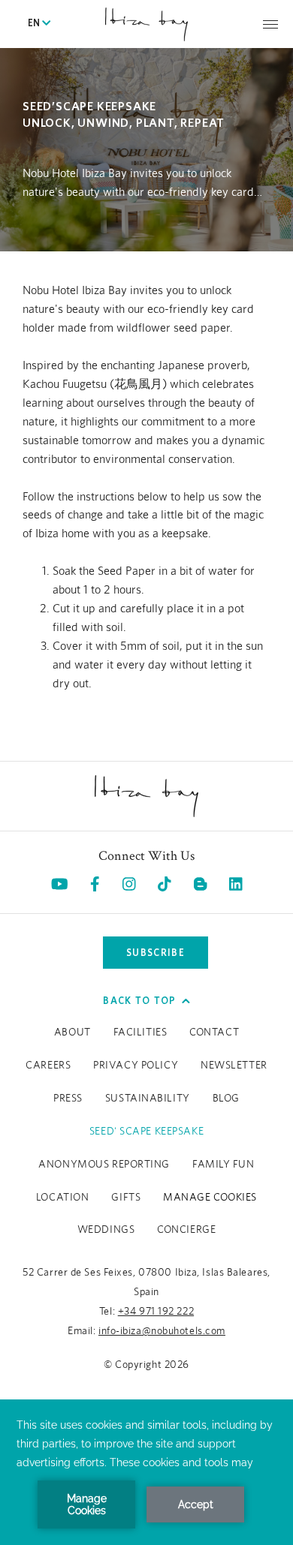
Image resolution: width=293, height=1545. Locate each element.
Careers (48, 1065)
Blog (226, 1098)
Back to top (139, 1000)
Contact (214, 1032)
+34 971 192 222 (156, 1311)
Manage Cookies (210, 1197)
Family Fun (223, 1164)
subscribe (155, 952)
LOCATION (62, 1197)
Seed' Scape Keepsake (146, 1131)
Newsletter (234, 1065)
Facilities (140, 1032)
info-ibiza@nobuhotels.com (161, 1331)
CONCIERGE (186, 1230)
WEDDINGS (105, 1230)
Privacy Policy (135, 1065)
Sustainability (147, 1098)
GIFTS (125, 1197)
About (72, 1032)
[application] (146, 1472)
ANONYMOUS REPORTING (104, 1164)
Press (68, 1098)
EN (35, 23)
